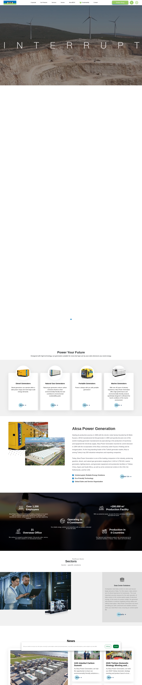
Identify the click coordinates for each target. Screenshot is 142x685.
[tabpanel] (71, 45)
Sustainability (85, 2)
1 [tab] (71, 319)
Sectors (63, 2)
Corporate (33, 2)
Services (54, 2)
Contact (96, 2)
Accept (116, 646)
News (71, 641)
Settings (108, 646)
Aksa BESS (72, 2)
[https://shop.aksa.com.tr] (120, 3)
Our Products (43, 2)
